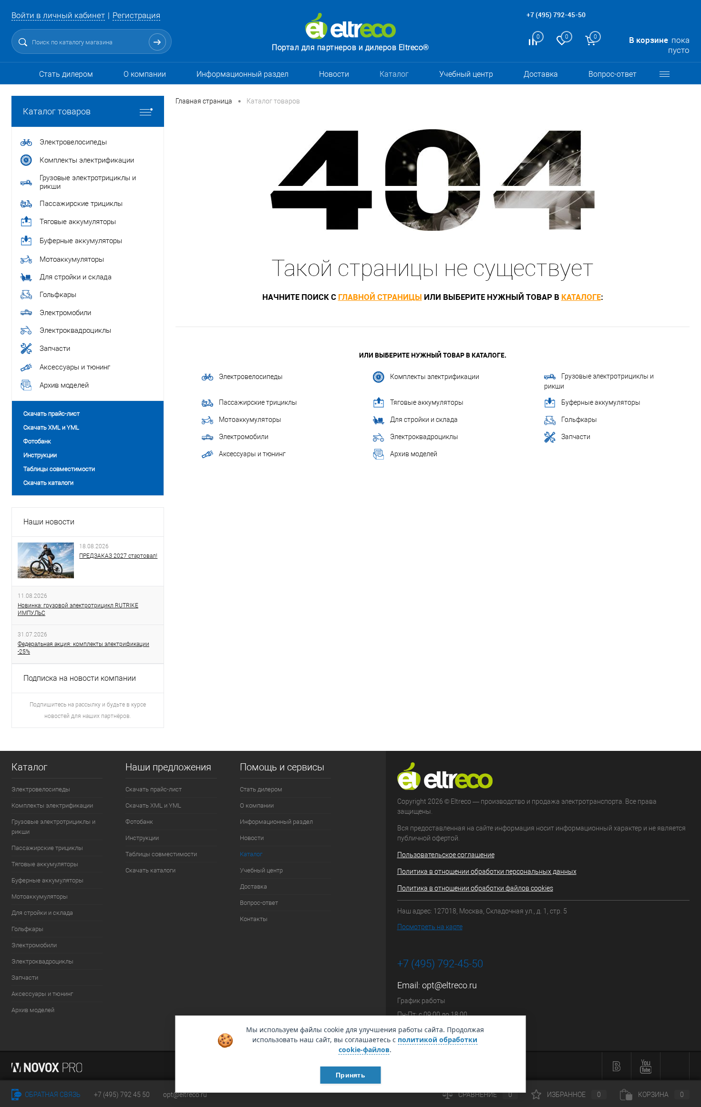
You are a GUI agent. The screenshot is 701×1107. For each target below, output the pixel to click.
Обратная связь (52, 1094)
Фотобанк (37, 441)
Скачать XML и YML (51, 427)
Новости (334, 74)
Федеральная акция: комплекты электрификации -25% (83, 648)
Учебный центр (466, 74)
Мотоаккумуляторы (250, 419)
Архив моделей (413, 454)
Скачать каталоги (48, 482)
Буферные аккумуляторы (600, 402)
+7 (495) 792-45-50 (556, 14)
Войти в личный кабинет (58, 15)
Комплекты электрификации (434, 376)
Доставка (541, 74)
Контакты (254, 918)
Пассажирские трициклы (258, 402)
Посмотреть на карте (430, 927)
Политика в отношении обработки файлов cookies (475, 888)
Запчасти (575, 437)
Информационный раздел (242, 74)
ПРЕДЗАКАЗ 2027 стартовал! (118, 556)
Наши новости (48, 521)
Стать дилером (66, 74)
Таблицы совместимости (59, 468)
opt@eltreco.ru (449, 985)
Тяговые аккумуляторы (427, 402)
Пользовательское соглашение (446, 855)
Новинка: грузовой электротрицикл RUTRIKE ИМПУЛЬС (78, 609)
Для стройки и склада (424, 419)
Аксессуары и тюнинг (252, 454)
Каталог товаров (57, 111)
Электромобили (243, 437)
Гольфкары (579, 419)
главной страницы (380, 296)
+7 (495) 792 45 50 (122, 1094)
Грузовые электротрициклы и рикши (599, 381)
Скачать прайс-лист (51, 413)
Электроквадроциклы (424, 437)
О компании (145, 74)
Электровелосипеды (251, 376)
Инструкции (40, 455)
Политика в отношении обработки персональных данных (487, 871)
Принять (350, 1075)
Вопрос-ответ (612, 74)
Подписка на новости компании (79, 678)
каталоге (581, 296)
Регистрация (136, 15)
